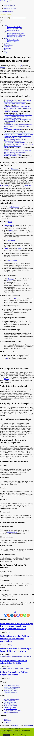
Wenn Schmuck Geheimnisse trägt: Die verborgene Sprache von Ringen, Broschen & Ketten (16, 626)
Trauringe (6, 43)
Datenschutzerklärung (19, 735)
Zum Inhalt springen (6, 1)
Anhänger (6, 46)
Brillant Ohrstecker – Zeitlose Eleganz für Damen (14, 673)
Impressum (7, 722)
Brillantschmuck (14, 207)
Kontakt (6, 719)
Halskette (9, 280)
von (21, 65)
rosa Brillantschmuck (10, 707)
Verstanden (6, 735)
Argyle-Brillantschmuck (10, 709)
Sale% (5, 53)
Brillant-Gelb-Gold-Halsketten (16, 35)
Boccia (6, 147)
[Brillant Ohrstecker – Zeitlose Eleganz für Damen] (15, 668)
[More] (28, 613)
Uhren (16, 299)
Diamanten (14, 169)
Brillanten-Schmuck (5, 14)
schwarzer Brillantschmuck (11, 699)
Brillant (23, 103)
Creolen (6, 248)
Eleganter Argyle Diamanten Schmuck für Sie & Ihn (13, 661)
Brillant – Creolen (12, 41)
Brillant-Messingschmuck (11, 689)
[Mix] (21, 613)
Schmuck (2, 67)
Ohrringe (6, 38)
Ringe (5, 25)
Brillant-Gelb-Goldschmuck (12, 685)
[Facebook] (5, 613)
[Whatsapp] (24, 613)
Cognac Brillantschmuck (11, 712)
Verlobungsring (4, 185)
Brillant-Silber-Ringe (13, 30)
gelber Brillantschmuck (10, 700)
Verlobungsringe (8, 45)
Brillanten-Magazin (9, 5)
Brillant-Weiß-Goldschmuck (12, 687)
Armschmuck (7, 48)
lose (5, 51)
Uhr (5, 49)
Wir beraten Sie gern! (10, 8)
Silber (20, 129)
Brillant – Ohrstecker (13, 40)
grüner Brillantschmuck (10, 705)
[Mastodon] (18, 613)
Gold (19, 155)
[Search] (1, 20)
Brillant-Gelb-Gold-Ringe (14, 28)
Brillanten (6, 379)
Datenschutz (7, 721)
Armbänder (12, 260)
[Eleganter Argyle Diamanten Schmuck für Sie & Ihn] (15, 656)
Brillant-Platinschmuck (10, 690)
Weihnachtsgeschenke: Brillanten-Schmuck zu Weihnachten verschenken (16, 638)
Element (6, 358)
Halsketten (28, 185)
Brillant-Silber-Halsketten (14, 36)
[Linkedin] (12, 613)
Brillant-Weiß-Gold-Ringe (14, 27)
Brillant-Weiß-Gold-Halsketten (16, 33)
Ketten (5, 32)
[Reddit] (8, 613)
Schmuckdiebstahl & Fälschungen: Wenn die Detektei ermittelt (16, 649)
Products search (4, 18)
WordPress (15, 725)
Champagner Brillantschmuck (12, 710)
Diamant (13, 121)
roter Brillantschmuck (10, 702)
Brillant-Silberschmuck (10, 692)
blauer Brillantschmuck (10, 704)
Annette (22, 142)
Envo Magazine (28, 725)
